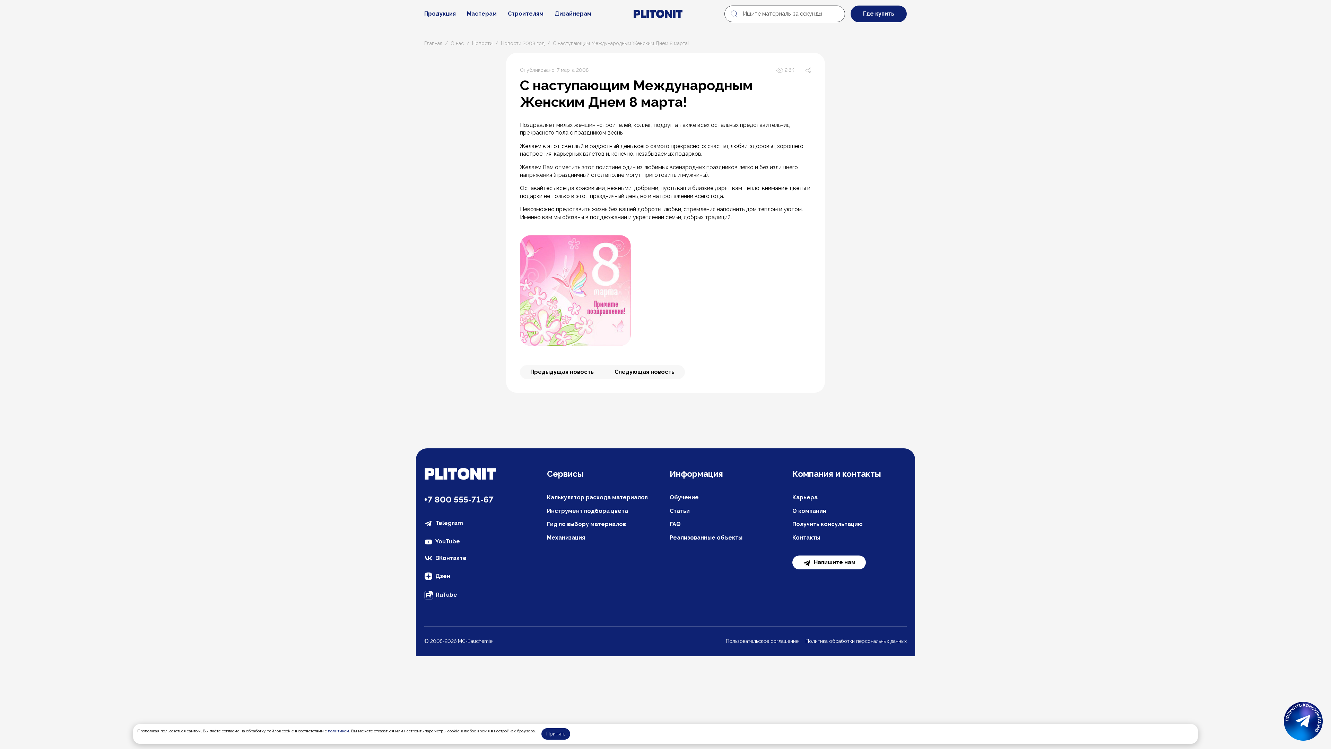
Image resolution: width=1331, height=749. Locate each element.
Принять (555, 734)
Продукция (440, 13)
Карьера (805, 497)
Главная (433, 43)
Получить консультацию (827, 524)
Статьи (680, 511)
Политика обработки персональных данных (856, 641)
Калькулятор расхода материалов (597, 497)
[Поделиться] (808, 70)
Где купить (878, 13)
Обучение (684, 497)
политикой (338, 731)
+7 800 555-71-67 (459, 499)
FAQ (675, 524)
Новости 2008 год (523, 43)
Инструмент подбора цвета (587, 511)
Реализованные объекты (706, 537)
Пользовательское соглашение (762, 641)
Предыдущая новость (562, 372)
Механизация (566, 537)
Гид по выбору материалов (586, 524)
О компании (809, 511)
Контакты (806, 537)
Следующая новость (645, 372)
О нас (457, 43)
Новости (482, 43)
